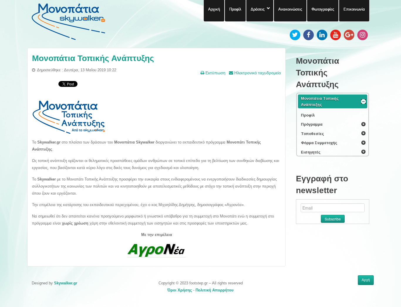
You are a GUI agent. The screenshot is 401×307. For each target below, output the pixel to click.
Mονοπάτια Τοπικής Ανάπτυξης (93, 58)
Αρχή (366, 280)
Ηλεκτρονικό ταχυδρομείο (257, 72)
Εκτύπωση (214, 72)
